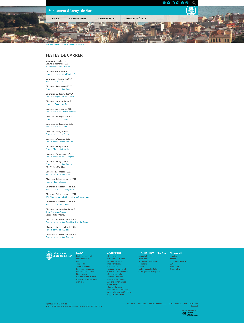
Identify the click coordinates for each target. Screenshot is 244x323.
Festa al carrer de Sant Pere (58, 89)
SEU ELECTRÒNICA (136, 18)
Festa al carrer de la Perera (57, 134)
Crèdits (194, 305)
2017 (65, 44)
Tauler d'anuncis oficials (148, 269)
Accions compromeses (116, 281)
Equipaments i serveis (116, 279)
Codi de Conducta (114, 287)
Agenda (173, 258)
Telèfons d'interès (83, 266)
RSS (185, 303)
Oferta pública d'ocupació (149, 271)
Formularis (143, 263)
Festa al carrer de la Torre (57, 119)
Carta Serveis (112, 284)
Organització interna (115, 294)
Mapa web (193, 303)
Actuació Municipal (146, 256)
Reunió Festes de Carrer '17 (58, 66)
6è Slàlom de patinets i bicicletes (67, 197)
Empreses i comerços (85, 269)
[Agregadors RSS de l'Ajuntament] (187, 2)
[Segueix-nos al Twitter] (168, 2)
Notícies (173, 256)
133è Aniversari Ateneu (56, 212)
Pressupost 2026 (145, 258)
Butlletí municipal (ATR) (179, 261)
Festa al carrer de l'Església (57, 229)
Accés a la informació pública (119, 292)
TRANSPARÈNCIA (105, 18)
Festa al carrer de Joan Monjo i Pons (62, 74)
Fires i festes (81, 274)
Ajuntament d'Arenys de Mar (70, 11)
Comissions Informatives (117, 271)
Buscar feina (175, 269)
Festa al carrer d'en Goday (57, 204)
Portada (49, 44)
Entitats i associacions (85, 271)
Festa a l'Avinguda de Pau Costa (60, 96)
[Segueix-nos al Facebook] (164, 2)
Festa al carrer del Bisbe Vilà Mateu (61, 111)
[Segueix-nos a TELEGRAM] (182, 2)
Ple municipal (112, 266)
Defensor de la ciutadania (117, 289)
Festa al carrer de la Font (57, 126)
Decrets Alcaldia (114, 263)
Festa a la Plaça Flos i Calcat (58, 104)
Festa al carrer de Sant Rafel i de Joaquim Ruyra (67, 222)
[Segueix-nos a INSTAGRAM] (177, 2)
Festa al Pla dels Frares (56, 181)
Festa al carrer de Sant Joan (58, 174)
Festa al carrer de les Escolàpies (60, 156)
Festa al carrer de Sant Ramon (59, 164)
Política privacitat (157, 303)
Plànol (78, 261)
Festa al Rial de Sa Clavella (57, 149)
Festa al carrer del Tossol (56, 81)
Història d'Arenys (83, 258)
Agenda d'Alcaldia (114, 261)
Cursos (141, 266)
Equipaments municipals (86, 276)
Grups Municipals (114, 274)
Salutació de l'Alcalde (116, 258)
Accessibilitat (175, 303)
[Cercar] (194, 2)
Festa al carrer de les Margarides (60, 189)
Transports (80, 263)
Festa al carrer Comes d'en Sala (59, 141)
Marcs (58, 44)
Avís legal (142, 303)
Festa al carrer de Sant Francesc (60, 237)
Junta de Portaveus (115, 276)
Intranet (131, 303)
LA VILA (55, 18)
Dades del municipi (84, 256)
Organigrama (112, 256)
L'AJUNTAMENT (77, 18)
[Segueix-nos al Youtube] (173, 2)
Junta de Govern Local (116, 269)
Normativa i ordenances (148, 261)
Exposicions (174, 266)
